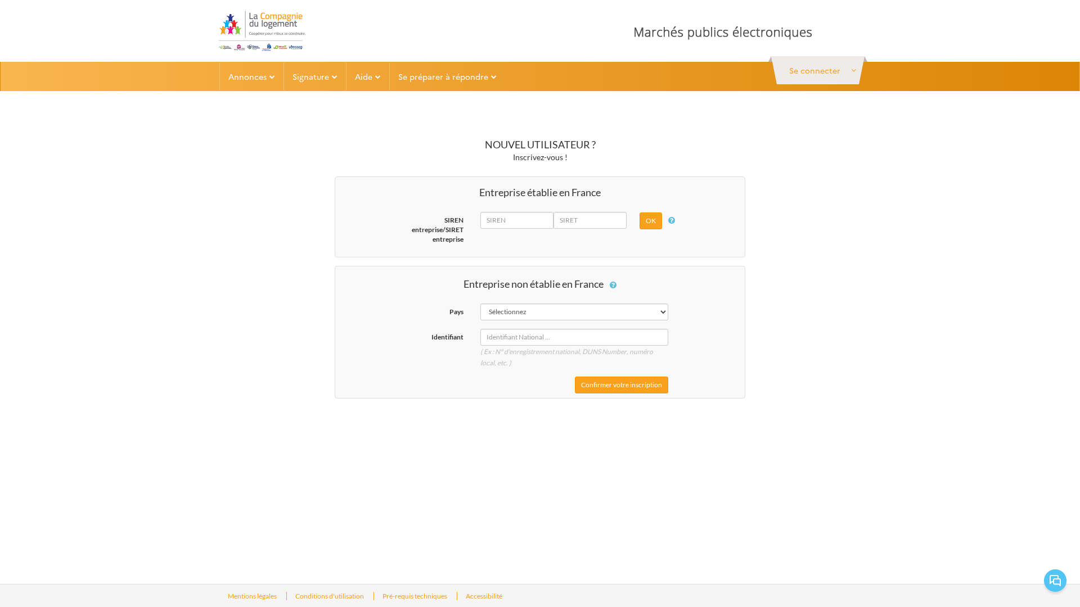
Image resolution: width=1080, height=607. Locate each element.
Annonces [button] (247, 76)
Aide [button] (363, 76)
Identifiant (447, 337)
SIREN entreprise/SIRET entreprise (438, 229)
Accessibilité (484, 596)
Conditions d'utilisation (330, 596)
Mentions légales (253, 596)
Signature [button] (310, 76)
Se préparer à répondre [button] (443, 76)
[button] (818, 70)
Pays (456, 311)
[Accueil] (262, 31)
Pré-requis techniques (415, 596)
